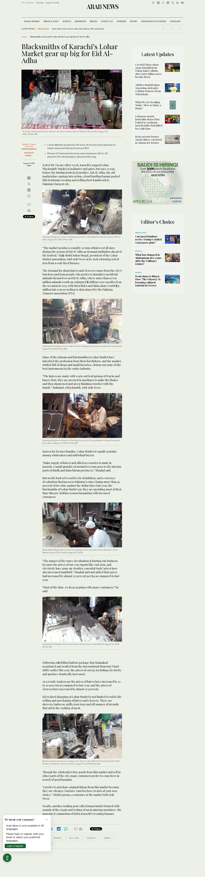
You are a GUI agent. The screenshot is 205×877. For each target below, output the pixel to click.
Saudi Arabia (32, 21)
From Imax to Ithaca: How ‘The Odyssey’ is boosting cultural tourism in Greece (147, 280)
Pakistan (57, 838)
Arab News (29, 3)
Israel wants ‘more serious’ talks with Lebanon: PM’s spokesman (78, 29)
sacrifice (91, 838)
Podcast (175, 21)
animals (107, 838)
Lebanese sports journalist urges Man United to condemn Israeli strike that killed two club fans (148, 122)
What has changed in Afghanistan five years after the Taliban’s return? (148, 259)
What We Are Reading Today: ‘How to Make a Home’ (148, 105)
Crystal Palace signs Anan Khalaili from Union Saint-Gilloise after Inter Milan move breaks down (148, 70)
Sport (133, 21)
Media (93, 21)
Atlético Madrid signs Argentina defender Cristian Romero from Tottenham (148, 89)
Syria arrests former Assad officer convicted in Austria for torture (148, 139)
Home (24, 36)
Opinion (121, 21)
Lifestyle (107, 21)
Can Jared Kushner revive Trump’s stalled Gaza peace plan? (148, 239)
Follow (30, 216)
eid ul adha (74, 838)
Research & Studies (153, 21)
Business (80, 21)
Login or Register (15, 846)
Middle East (51, 21)
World (67, 21)
